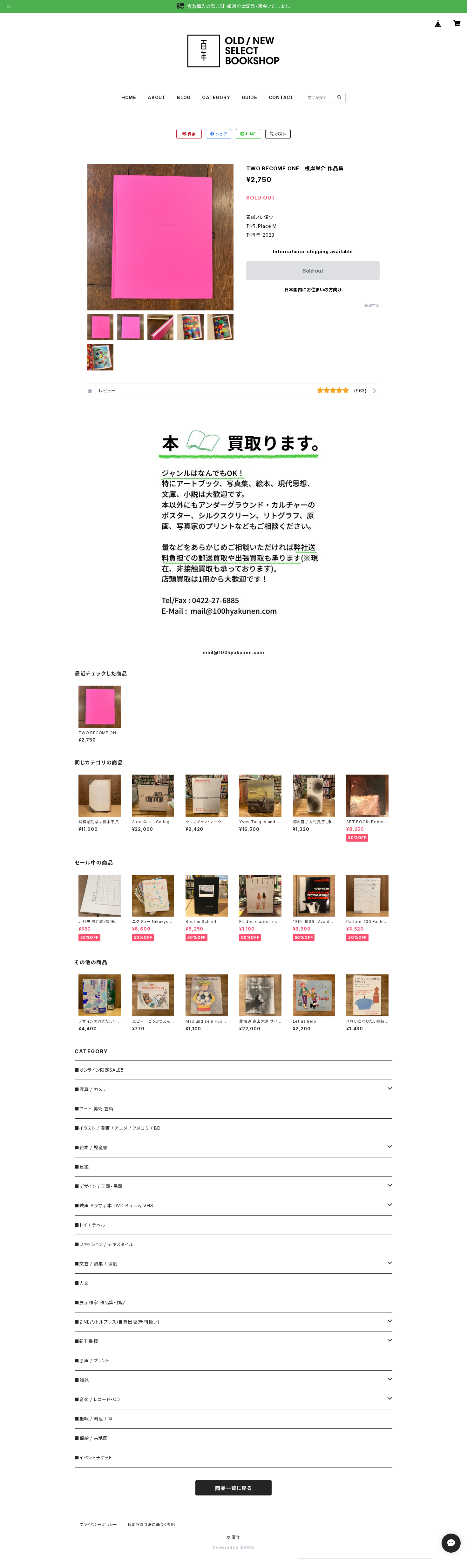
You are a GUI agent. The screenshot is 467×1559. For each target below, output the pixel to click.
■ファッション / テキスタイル (104, 1244)
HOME (128, 97)
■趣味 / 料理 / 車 (94, 1418)
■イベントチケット (93, 1457)
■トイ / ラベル (90, 1225)
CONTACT (281, 97)
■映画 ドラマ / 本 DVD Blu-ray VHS (114, 1205)
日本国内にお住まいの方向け (313, 289)
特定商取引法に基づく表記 (151, 1524)
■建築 (82, 1166)
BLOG (184, 97)
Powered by (226, 1547)
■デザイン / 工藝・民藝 (98, 1186)
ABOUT (157, 97)
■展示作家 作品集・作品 (100, 1302)
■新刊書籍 (86, 1341)
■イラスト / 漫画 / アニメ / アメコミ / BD (117, 1128)
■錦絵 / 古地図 (91, 1438)
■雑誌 (82, 1380)
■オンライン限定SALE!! (99, 1070)
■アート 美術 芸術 (94, 1108)
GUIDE (249, 97)
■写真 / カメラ (90, 1089)
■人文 (82, 1283)
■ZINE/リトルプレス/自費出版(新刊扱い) (117, 1322)
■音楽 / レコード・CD (97, 1399)
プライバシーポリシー (98, 1524)
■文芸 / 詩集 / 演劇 (96, 1263)
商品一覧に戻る (233, 1488)
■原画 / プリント (92, 1360)
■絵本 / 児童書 (91, 1147)
